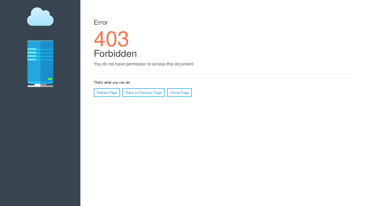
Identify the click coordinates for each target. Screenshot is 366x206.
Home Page (179, 92)
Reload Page (107, 92)
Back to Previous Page (144, 92)
